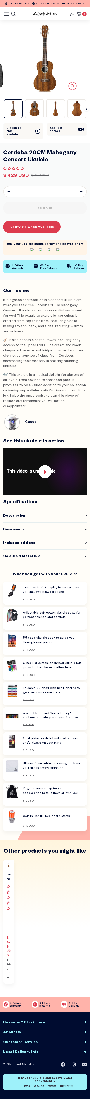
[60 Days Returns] (35, 1004)
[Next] (86, 108)
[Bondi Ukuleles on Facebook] (63, 1064)
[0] (79, 14)
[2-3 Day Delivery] (64, 1004)
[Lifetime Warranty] (6, 1004)
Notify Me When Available (32, 227)
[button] (14, 169)
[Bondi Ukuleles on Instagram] (74, 1064)
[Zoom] (73, 86)
